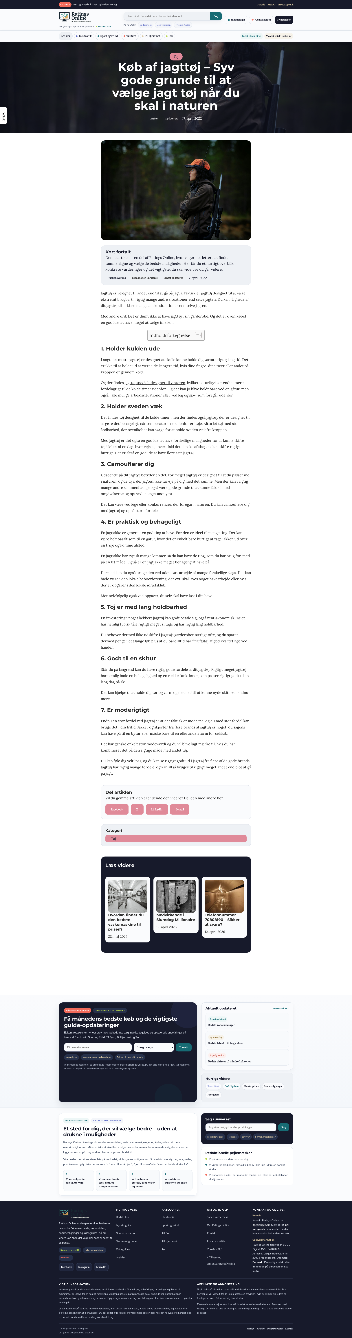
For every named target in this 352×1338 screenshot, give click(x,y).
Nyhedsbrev (284, 19)
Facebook (117, 809)
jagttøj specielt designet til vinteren (155, 382)
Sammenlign (238, 19)
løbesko (233, 1136)
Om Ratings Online (218, 1225)
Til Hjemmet (152, 36)
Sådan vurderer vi (217, 1217)
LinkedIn (156, 809)
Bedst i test (146, 24)
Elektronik (85, 36)
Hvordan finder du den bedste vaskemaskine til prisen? (126, 922)
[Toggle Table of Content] (196, 335)
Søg (216, 16)
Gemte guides (261, 19)
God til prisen (163, 24)
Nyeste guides (183, 24)
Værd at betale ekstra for (279, 36)
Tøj (171, 36)
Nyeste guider (124, 1225)
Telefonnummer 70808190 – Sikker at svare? (222, 920)
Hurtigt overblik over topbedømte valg (95, 4)
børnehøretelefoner (265, 1136)
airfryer (246, 1136)
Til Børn (131, 36)
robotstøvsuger (215, 1136)
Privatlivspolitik (285, 4)
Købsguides (213, 1094)
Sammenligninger (273, 1086)
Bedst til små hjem (251, 36)
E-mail (180, 809)
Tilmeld (183, 1047)
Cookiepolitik (215, 1249)
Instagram (84, 1267)
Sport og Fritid (109, 36)
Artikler (271, 4)
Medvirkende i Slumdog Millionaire (175, 917)
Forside (261, 4)
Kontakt (212, 1233)
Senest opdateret (126, 1233)
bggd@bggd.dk (261, 1224)
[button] (3, 115)
